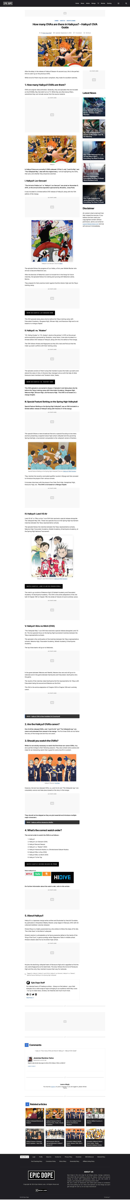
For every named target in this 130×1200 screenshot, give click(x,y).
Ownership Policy (74, 1161)
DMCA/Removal (89, 1157)
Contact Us (58, 1157)
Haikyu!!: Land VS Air (44, 973)
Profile (40, 1157)
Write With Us (24, 1157)
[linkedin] (36, 994)
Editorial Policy (101, 1157)
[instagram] (30, 994)
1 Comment (78, 33)
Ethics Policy (62, 1161)
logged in (53, 1086)
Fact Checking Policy (36, 1161)
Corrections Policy (51, 1161)
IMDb (61, 263)
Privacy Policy (68, 1157)
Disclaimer (78, 1157)
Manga (93, 3)
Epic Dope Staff (47, 33)
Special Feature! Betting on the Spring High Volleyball (41, 975)
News (82, 3)
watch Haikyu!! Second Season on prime (42, 864)
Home (77, 3)
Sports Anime (71, 20)
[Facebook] (27, 994)
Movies (103, 3)
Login (33, 1157)
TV (98, 3)
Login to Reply (32, 1066)
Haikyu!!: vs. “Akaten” (69, 973)
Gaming (109, 3)
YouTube (57, 783)
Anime (88, 3)
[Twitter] (33, 994)
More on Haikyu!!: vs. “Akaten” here (40, 382)
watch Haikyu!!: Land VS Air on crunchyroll (44, 586)
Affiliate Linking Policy (88, 1161)
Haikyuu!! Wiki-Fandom (69, 471)
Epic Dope (26, 1197)
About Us (48, 1157)
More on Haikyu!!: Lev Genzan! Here (40, 313)
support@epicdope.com (91, 224)
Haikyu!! (62, 20)
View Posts (30, 997)
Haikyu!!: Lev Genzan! (56, 973)
